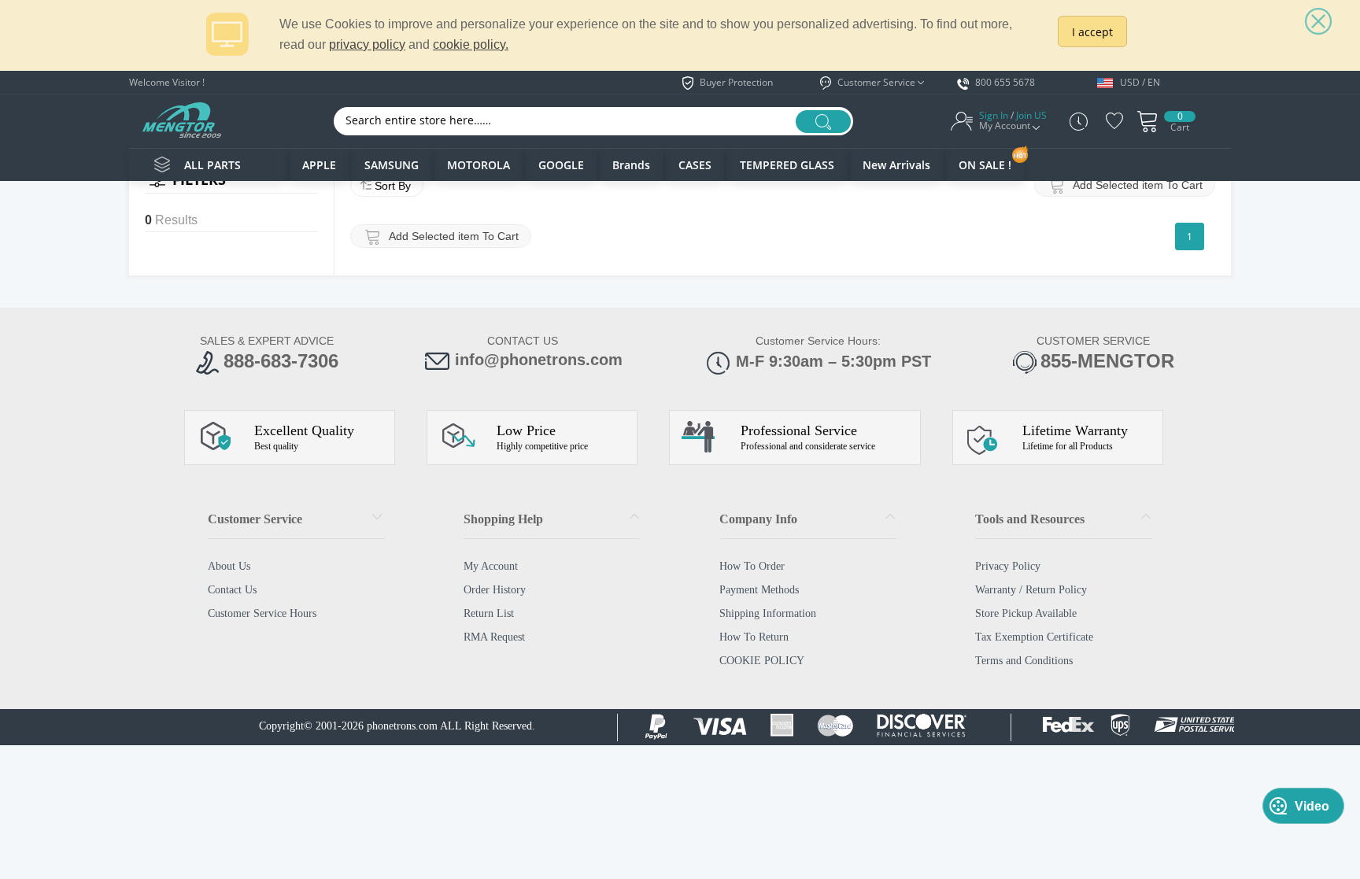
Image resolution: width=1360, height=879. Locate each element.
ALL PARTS (212, 164)
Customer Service (255, 519)
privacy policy (367, 44)
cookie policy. (470, 44)
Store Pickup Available (1026, 613)
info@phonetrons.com (539, 359)
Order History (495, 590)
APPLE (319, 164)
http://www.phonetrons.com (181, 119)
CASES (694, 164)
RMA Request (494, 637)
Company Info (758, 519)
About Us (229, 566)
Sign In (993, 115)
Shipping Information (767, 613)
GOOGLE (561, 164)
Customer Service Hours (262, 613)
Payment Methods (759, 590)
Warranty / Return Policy (1031, 590)
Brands (631, 164)
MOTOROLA (478, 164)
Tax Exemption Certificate (1034, 637)
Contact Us (232, 590)
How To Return (754, 637)
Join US (1031, 115)
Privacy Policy (1007, 566)
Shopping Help (503, 519)
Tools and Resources (1030, 519)
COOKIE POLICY (761, 661)
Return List (489, 613)
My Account (491, 566)
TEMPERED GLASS (787, 164)
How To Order (752, 566)
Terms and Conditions (1024, 661)
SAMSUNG (391, 164)
